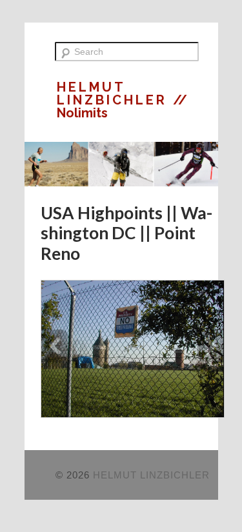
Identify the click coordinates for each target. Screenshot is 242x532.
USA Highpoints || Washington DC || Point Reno (126, 233)
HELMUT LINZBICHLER (115, 93)
